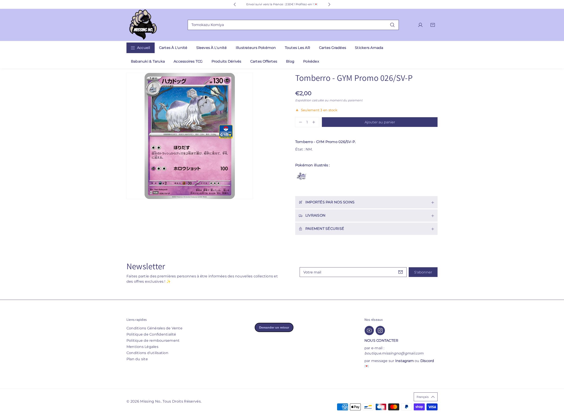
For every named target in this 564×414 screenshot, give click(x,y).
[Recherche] (392, 24)
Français (423, 397)
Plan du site (137, 359)
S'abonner (423, 272)
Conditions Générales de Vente (154, 328)
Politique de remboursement (153, 340)
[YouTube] (369, 330)
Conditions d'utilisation (147, 353)
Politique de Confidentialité (151, 334)
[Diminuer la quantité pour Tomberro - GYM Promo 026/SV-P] (298, 122)
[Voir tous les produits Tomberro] (301, 176)
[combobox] (293, 25)
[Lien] (143, 25)
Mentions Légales (142, 347)
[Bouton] (234, 4)
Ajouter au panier (380, 122)
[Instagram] (380, 330)
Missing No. (150, 401)
